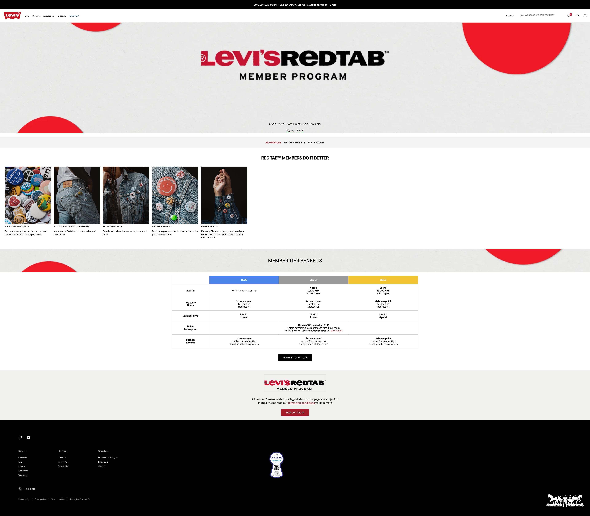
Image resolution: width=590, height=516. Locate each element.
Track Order (23, 475)
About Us (62, 457)
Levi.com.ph (336, 330)
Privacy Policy (63, 462)
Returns (21, 466)
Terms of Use (63, 466)
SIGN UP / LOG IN (295, 412)
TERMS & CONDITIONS (295, 357)
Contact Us (22, 457)
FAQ (20, 462)
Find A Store (23, 471)
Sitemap (101, 466)
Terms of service (57, 499)
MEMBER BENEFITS (294, 142)
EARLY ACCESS (316, 142)
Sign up (290, 130)
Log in (300, 130)
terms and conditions (301, 402)
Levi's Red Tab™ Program (108, 457)
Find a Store (103, 462)
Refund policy (24, 499)
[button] (585, 15)
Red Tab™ (510, 16)
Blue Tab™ (74, 16)
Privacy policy (40, 499)
